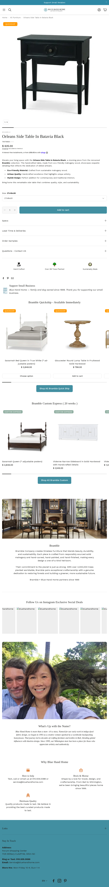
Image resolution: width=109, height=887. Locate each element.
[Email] (12, 278)
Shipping (5, 148)
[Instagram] (59, 881)
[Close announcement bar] (106, 2)
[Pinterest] (8, 278)
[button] (4, 10)
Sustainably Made (90, 269)
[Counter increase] (14, 210)
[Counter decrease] (4, 210)
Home (4, 18)
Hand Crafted (18, 269)
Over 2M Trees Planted (54, 269)
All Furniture (15, 18)
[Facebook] (3, 278)
